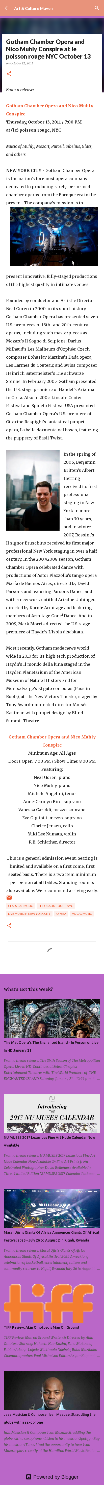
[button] (9, 74)
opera (61, 913)
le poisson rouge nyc (56, 906)
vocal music (82, 913)
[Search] (97, 8)
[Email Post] (9, 899)
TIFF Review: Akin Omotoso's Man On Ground (41, 1327)
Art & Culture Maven (33, 8)
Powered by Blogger (55, 1477)
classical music (20, 906)
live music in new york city (29, 913)
